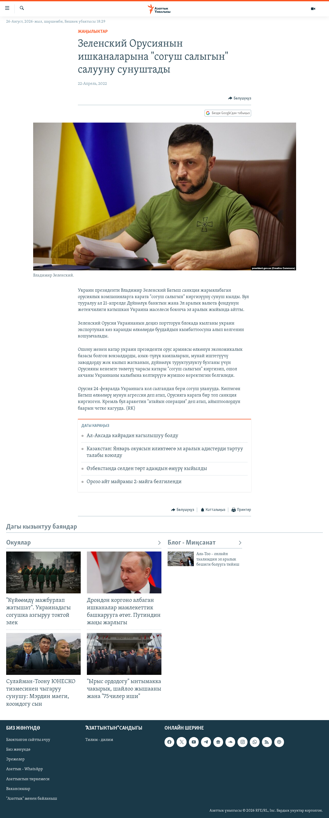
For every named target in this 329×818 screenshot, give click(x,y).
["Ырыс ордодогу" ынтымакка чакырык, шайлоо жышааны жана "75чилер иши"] (124, 654)
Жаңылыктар (93, 32)
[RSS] (267, 742)
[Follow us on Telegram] (206, 742)
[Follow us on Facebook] (169, 742)
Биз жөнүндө (18, 750)
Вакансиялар (18, 789)
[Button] (239, 98)
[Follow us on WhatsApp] (255, 742)
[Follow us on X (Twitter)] (181, 742)
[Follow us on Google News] (218, 742)
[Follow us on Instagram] (242, 742)
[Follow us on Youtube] (194, 742)
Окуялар (18, 542)
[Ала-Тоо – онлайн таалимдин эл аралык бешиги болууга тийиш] (181, 559)
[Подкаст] (279, 742)
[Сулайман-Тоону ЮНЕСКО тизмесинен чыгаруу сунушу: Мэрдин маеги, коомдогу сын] (43, 654)
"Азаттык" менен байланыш (31, 798)
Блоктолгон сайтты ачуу (28, 740)
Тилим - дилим (99, 740)
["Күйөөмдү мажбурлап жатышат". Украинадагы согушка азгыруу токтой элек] (43, 572)
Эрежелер (15, 759)
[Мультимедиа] (313, 8)
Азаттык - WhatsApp (24, 769)
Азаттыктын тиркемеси (28, 779)
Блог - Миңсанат (192, 542)
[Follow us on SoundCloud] (230, 742)
